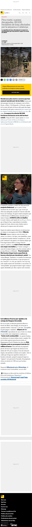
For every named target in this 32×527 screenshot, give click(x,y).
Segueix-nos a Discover (6, 9)
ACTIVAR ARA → (16, 92)
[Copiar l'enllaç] (16, 80)
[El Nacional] (2, 12)
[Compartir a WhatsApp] (5, 80)
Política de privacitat (7, 513)
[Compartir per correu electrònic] (13, 80)
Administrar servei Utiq (8, 520)
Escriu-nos (4, 506)
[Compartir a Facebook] (10, 80)
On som (3, 504)
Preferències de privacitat (8, 518)
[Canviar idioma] (26, 12)
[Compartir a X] (2, 80)
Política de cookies (6, 516)
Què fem (3, 502)
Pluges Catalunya (26, 9)
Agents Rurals (27, 220)
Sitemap (3, 509)
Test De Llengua (17, 9)
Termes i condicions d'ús (8, 511)
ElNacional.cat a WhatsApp (16, 367)
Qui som (3, 500)
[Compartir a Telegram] (8, 80)
